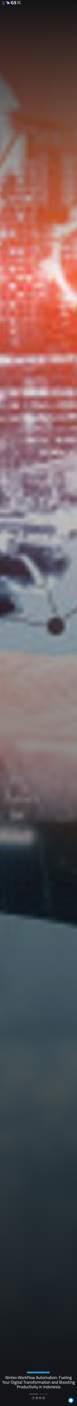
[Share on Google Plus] (43, 1397)
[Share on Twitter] (36, 1397)
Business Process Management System (38, 1372)
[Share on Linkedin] (40, 1397)
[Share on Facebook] (33, 1397)
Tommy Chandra (33, 1394)
